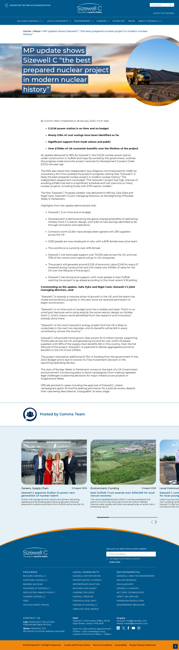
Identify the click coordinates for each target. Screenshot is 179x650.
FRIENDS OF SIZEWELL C (85, 605)
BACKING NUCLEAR (33, 584)
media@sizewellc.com (136, 623)
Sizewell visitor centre (87, 576)
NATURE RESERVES (126, 580)
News (37, 31)
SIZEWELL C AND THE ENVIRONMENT (136, 576)
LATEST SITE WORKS (163, 13)
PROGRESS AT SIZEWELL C (36, 588)
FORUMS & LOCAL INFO (84, 601)
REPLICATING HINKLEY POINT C (39, 592)
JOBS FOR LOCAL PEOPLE (86, 609)
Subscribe (114, 562)
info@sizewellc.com (136, 621)
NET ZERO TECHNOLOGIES (130, 592)
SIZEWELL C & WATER (127, 588)
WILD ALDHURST (125, 584)
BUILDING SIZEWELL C (29, 21)
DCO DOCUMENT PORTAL (36, 605)
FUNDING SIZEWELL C (34, 596)
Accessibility (121, 645)
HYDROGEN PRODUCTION (130, 601)
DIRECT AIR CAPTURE (127, 596)
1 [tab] (103, 517)
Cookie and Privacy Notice (77, 645)
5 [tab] (152, 517)
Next (155, 522)
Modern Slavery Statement (142, 645)
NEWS (131, 21)
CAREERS (102, 21)
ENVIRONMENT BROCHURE (131, 605)
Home (27, 31)
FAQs (25, 601)
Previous (151, 522)
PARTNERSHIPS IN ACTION (86, 584)
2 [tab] (115, 517)
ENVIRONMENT (82, 21)
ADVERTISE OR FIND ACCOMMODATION (29, 5)
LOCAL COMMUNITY (58, 21)
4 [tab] (139, 517)
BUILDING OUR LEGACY (84, 588)
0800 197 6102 (44, 624)
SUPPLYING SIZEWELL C (35, 580)
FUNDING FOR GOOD (83, 592)
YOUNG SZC (118, 21)
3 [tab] (127, 517)
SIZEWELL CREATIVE (83, 596)
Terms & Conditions (102, 645)
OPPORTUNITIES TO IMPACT (87, 580)
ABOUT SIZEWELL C (149, 21)
